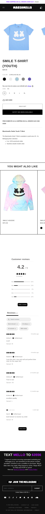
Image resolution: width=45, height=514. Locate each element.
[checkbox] (24, 329)
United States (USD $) (21, 492)
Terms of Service (19, 469)
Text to (22, 455)
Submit (37, 488)
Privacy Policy (32, 469)
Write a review (23, 304)
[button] (22, 282)
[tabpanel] (22, 375)
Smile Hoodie (9, 220)
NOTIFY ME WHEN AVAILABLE (22, 112)
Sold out (22, 106)
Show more (22, 428)
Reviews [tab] (12, 313)
